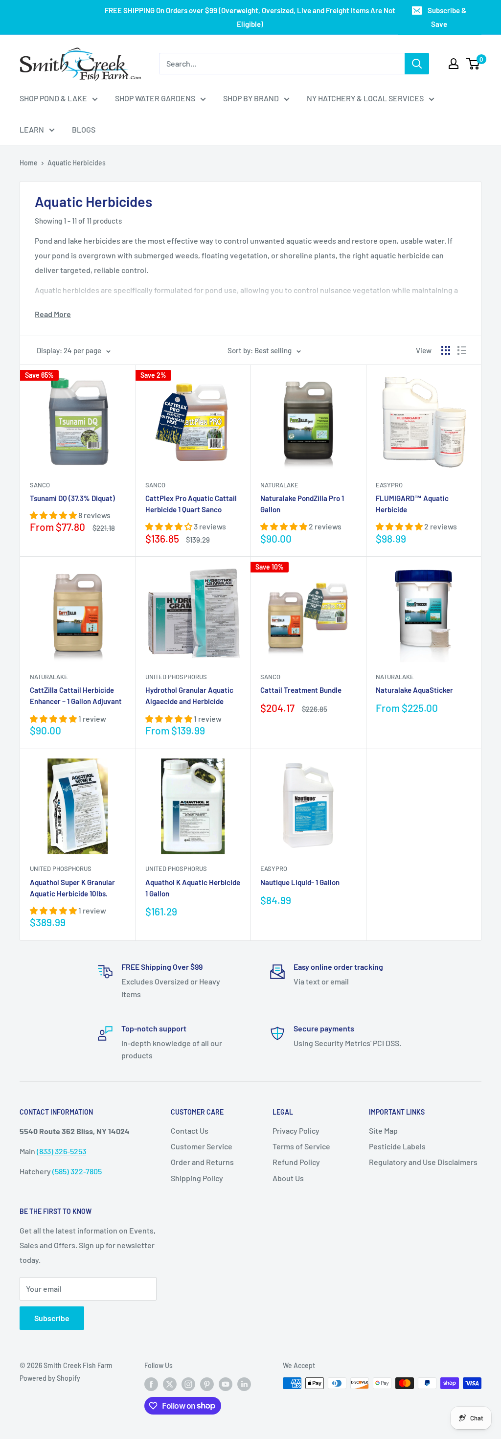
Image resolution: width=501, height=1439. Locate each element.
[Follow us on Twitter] (170, 1384)
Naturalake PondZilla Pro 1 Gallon (302, 504)
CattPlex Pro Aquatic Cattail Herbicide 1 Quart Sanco (191, 504)
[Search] (417, 63)
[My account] (453, 63)
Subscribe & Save (447, 17)
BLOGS (83, 129)
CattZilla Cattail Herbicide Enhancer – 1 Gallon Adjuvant (76, 695)
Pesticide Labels (397, 1146)
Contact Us (189, 1130)
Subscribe (51, 1318)
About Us (288, 1178)
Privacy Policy (296, 1130)
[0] (473, 63)
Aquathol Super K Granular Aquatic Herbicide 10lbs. (72, 888)
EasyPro (389, 485)
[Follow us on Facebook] (151, 1384)
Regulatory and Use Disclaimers (423, 1161)
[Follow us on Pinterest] (207, 1384)
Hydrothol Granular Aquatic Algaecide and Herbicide (189, 695)
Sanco (40, 485)
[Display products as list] (461, 350)
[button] (54, 515)
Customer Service (201, 1146)
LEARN (32, 129)
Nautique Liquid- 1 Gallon (300, 882)
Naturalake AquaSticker (414, 689)
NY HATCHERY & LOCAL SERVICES (365, 98)
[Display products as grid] (445, 350)
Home (29, 163)
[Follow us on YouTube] (225, 1384)
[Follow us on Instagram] (188, 1384)
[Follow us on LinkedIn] (244, 1384)
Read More (53, 314)
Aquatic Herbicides (76, 163)
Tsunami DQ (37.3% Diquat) (72, 498)
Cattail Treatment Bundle (301, 689)
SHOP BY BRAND (251, 98)
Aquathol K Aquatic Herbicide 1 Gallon (192, 888)
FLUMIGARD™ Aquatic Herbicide (412, 504)
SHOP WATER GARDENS (155, 98)
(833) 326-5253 (61, 1151)
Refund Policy (296, 1161)
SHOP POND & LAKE (53, 98)
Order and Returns (202, 1161)
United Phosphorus (176, 677)
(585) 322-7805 (77, 1171)
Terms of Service (301, 1146)
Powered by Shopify (50, 1378)
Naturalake (279, 485)
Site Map (383, 1130)
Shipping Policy (197, 1178)
